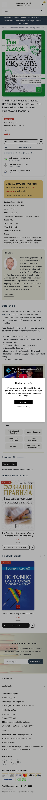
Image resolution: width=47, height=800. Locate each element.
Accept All (23, 402)
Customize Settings (23, 407)
